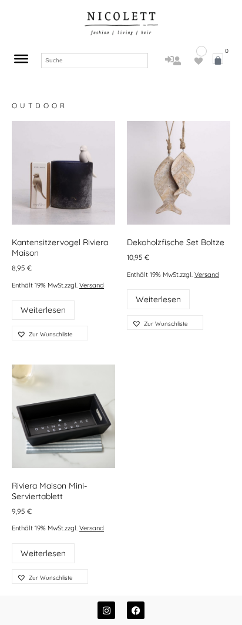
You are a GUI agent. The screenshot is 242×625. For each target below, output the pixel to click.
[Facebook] (135, 610)
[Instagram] (106, 610)
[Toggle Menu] (21, 59)
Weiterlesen (43, 310)
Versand (91, 285)
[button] (50, 333)
